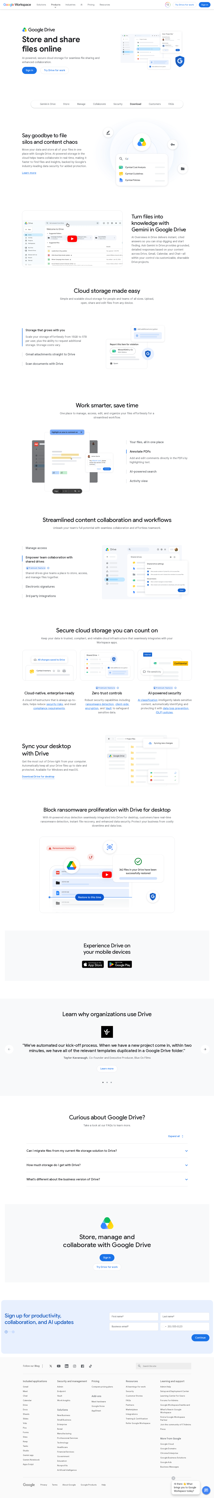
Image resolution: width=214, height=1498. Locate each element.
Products (55, 4)
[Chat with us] (206, 1490)
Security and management (72, 1381)
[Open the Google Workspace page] (18, 4)
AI (81, 4)
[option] (48, 104)
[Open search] (167, 4)
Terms (55, 1485)
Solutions (41, 4)
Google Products (89, 1485)
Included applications (35, 1381)
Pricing (91, 4)
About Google (69, 1485)
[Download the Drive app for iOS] (93, 964)
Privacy (43, 1485)
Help (104, 1485)
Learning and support (172, 1381)
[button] (206, 1490)
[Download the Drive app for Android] (120, 964)
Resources (105, 4)
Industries (70, 4)
